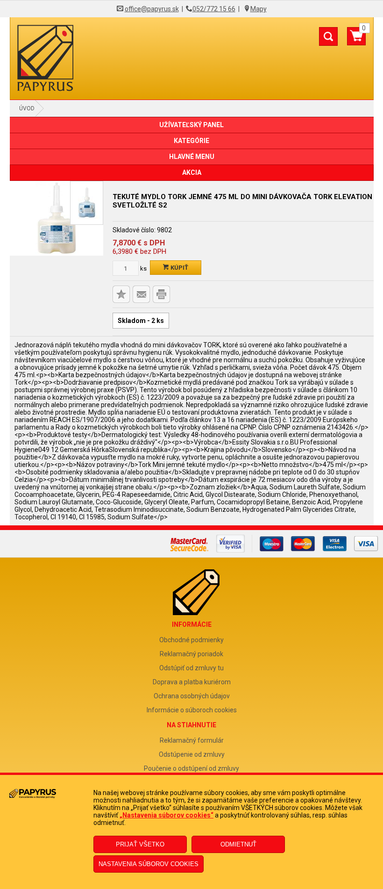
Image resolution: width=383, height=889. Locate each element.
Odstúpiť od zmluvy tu (191, 668)
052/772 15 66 (213, 9)
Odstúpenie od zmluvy (192, 754)
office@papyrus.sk (152, 9)
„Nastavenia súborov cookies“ (166, 815)
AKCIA (191, 172)
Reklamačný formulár (192, 740)
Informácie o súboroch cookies (192, 710)
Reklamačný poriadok (191, 654)
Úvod (27, 108)
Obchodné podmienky (191, 640)
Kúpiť (178, 267)
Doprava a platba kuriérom (192, 682)
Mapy (258, 9)
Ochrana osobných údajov (192, 696)
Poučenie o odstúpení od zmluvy (191, 768)
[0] (356, 39)
